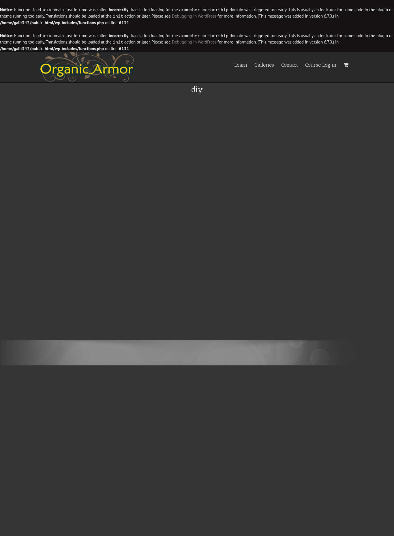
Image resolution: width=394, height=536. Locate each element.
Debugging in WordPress (194, 16)
